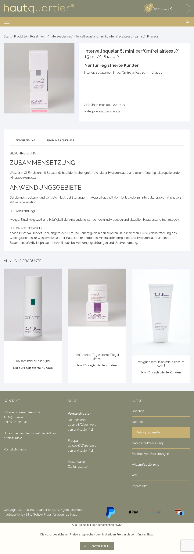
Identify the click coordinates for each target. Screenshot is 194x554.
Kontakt (137, 422)
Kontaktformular (15, 449)
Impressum (140, 486)
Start (7, 36)
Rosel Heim (38, 36)
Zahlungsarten (78, 466)
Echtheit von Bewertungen (150, 454)
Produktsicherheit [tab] (60, 140)
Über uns (138, 411)
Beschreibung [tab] (25, 140)
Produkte (20, 36)
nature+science (60, 36)
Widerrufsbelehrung (146, 464)
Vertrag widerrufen (148, 432)
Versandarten (77, 462)
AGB (135, 475)
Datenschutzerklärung (147, 443)
